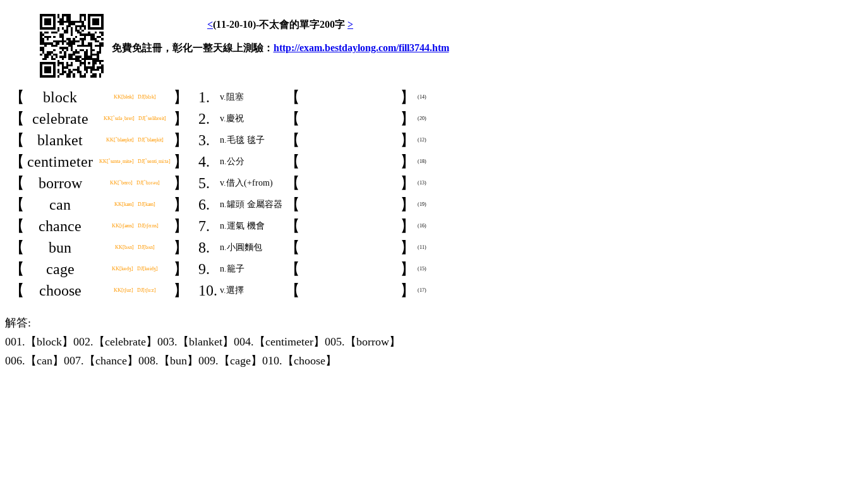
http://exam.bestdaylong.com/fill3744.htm (361, 47)
